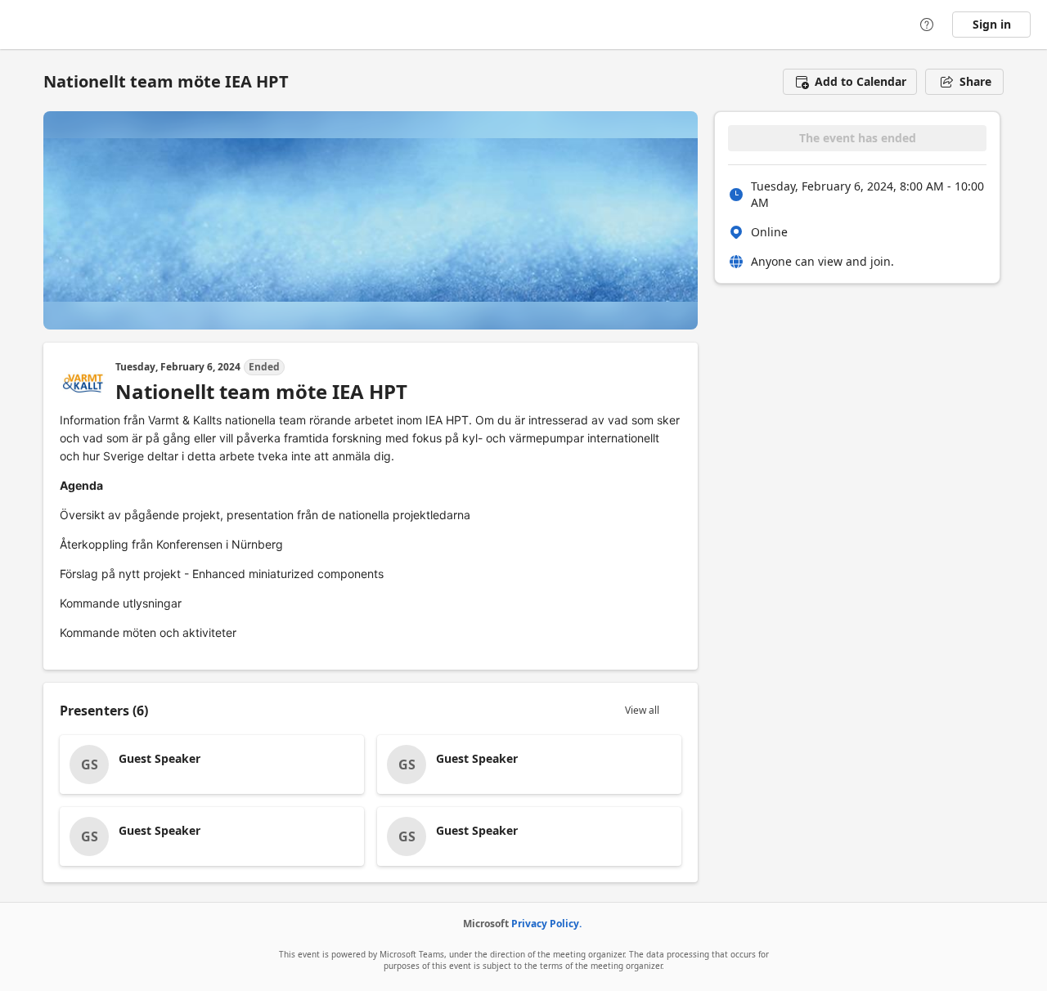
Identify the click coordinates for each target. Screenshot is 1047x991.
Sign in (992, 24)
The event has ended (857, 138)
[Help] (927, 25)
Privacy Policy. (546, 923)
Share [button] (975, 81)
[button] (850, 82)
